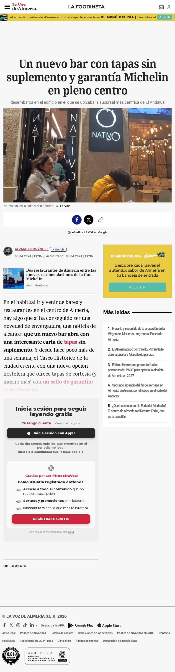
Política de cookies (62, 633)
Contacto (164, 633)
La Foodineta (86, 7)
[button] (7, 7)
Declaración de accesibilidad (120, 640)
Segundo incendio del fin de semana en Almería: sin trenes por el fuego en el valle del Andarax (137, 390)
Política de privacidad (33, 633)
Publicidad (8, 640)
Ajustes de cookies (87, 640)
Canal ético (64, 640)
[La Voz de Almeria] (24, 6)
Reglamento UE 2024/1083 (36, 640)
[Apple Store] (109, 625)
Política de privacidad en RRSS (135, 633)
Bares (22, 565)
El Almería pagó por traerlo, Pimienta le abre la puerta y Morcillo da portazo (135, 352)
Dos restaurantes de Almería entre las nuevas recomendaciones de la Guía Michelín (61, 274)
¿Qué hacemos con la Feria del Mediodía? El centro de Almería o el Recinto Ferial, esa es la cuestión (137, 411)
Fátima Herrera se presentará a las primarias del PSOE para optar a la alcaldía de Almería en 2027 (135, 370)
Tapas (14, 565)
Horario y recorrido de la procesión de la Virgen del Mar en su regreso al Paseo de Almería (136, 334)
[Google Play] (80, 625)
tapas (71, 341)
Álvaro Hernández (32, 249)
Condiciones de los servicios (95, 633)
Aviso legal (8, 633)
